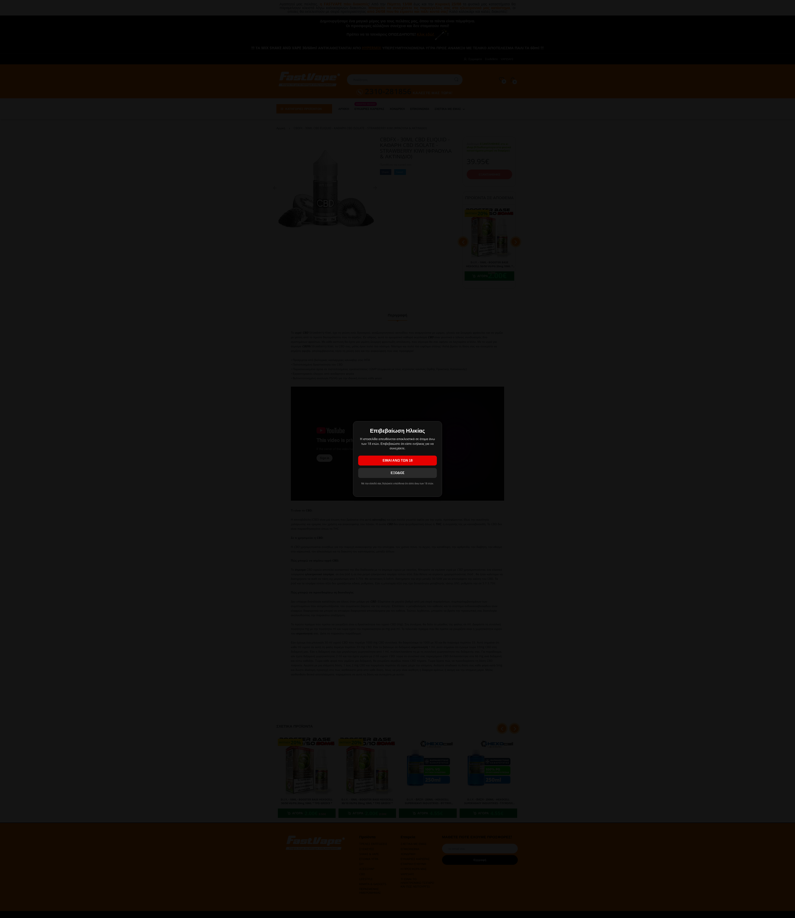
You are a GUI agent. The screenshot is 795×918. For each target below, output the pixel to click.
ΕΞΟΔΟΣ (398, 473)
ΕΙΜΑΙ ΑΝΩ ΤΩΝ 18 (398, 460)
